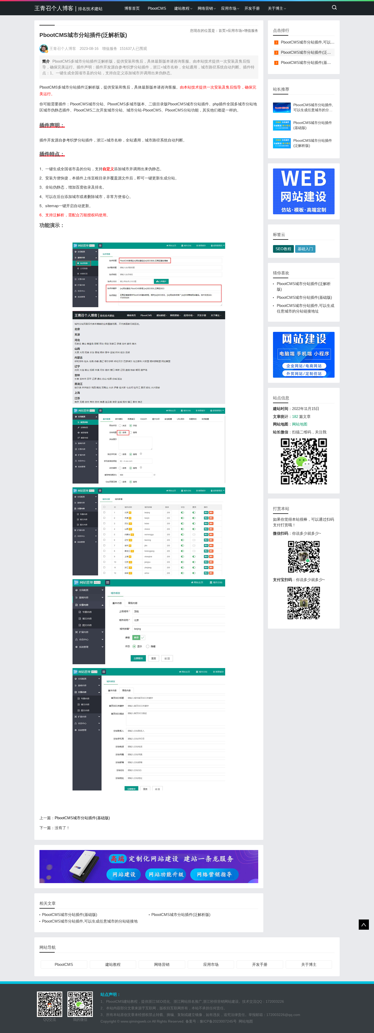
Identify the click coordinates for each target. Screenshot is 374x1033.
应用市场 (228, 8)
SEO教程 (283, 249)
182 (295, 416)
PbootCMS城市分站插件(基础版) (82, 818)
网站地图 (299, 424)
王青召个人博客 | (68, 8)
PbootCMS (157, 8)
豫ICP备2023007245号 (219, 1021)
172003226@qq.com (283, 1015)
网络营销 (205, 8)
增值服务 (251, 31)
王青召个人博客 (62, 48)
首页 (222, 31)
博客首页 (132, 8)
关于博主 (275, 8)
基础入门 (305, 249)
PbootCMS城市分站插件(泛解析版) (180, 914)
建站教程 (182, 8)
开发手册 (252, 8)
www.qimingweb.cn (136, 1021)
